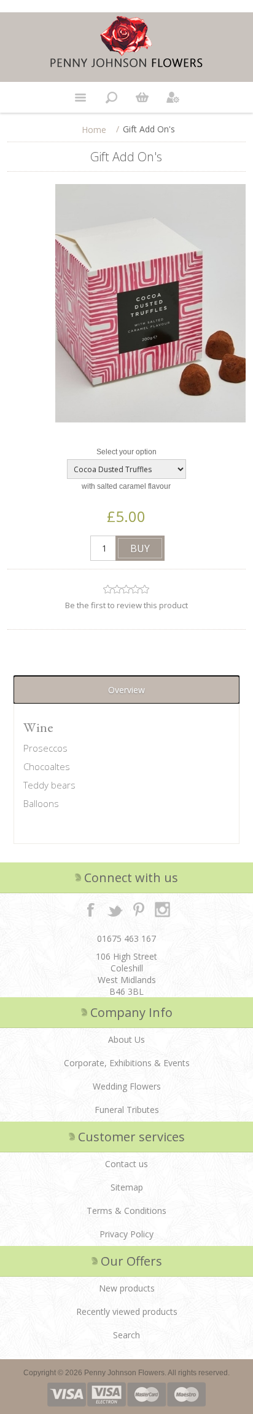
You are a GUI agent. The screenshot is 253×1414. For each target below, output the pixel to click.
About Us (126, 1039)
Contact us (126, 1164)
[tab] (126, 690)
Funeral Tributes (127, 1109)
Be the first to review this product (126, 605)
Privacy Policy (126, 1234)
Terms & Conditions (126, 1210)
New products (127, 1288)
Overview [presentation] (126, 690)
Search (126, 1335)
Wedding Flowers (127, 1086)
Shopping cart (141, 97)
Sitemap (127, 1187)
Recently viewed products (126, 1311)
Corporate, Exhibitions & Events (127, 1063)
